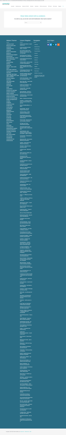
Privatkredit (8, 117)
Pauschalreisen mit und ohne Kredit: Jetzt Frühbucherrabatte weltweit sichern (25, 116)
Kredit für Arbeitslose (10, 91)
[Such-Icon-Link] (63, 6)
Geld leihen (8, 72)
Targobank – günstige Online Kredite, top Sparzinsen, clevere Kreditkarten (26, 251)
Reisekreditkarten (10, 120)
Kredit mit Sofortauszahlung (12, 94)
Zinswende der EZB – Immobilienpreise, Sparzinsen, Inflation (25, 157)
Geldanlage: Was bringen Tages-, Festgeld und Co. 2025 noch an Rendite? (12, 75)
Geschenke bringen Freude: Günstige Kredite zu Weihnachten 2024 (26, 127)
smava (7, 123)
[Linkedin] (56, 44)
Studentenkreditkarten (11, 129)
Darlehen (8, 63)
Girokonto (36, 53)
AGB (30, 431)
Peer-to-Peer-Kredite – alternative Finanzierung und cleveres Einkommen (26, 405)
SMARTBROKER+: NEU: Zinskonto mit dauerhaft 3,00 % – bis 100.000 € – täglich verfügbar (26, 132)
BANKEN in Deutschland (38, 73)
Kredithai (8, 101)
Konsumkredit (9, 85)
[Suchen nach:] (33, 22)
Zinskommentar (9, 140)
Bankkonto (8, 53)
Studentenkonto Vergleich (11, 128)
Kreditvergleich (9, 107)
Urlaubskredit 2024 (10, 139)
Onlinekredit (8, 114)
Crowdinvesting (9, 62)
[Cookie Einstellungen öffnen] (2, 433)
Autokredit (12, 6)
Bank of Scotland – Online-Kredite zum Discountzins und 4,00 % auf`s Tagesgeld (26, 259)
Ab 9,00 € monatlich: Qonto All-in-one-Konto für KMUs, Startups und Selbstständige (26, 74)
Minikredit (31, 6)
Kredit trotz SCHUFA (25, 6)
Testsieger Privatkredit (11, 131)
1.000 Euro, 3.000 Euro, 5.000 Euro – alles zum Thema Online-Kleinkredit (26, 199)
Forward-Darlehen (37, 51)
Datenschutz (27, 431)
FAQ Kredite (55, 6)
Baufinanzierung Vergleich (11, 54)
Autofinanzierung (10, 48)
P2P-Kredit (50, 6)
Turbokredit (8, 132)
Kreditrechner (9, 105)
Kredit (7, 87)
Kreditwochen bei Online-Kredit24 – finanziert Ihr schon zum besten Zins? (26, 275)
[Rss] (58, 44)
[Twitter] (51, 44)
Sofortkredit (36, 6)
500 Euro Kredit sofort (43, 6)
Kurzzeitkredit (9, 108)
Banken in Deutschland (11, 51)
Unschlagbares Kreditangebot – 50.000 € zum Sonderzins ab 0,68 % (26, 420)
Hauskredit (8, 79)
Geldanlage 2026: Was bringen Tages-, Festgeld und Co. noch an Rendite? (26, 66)
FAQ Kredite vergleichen (11, 69)
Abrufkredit (8, 47)
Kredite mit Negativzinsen (11, 99)
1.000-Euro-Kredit (10, 44)
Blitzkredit (8, 60)
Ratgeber (59, 6)
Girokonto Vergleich (10, 78)
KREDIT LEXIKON (10, 93)
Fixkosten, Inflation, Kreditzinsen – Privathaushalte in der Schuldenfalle (26, 311)
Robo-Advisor (9, 122)
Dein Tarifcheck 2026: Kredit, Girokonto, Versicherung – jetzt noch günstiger (25, 51)
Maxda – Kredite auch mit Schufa (26, 98)
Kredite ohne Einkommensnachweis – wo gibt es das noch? (26, 333)
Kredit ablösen (9, 88)
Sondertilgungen (9, 126)
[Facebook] (48, 44)
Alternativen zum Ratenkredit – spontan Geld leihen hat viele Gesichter (25, 296)
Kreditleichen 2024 (10, 104)
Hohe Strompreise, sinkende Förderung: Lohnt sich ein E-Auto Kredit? (26, 267)
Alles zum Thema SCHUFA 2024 (26, 212)
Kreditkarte (8, 102)
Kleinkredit (8, 84)
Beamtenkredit (9, 56)
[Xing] (53, 44)
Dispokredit (8, 65)
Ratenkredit (8, 119)
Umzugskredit (9, 137)
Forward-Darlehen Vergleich (12, 71)
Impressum (22, 431)
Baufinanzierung (18, 6)
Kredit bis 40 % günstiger (11, 90)
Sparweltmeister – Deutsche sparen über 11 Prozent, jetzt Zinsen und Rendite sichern (25, 243)
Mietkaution (36, 57)
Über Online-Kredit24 (10, 134)
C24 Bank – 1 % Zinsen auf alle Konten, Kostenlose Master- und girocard (26, 101)
